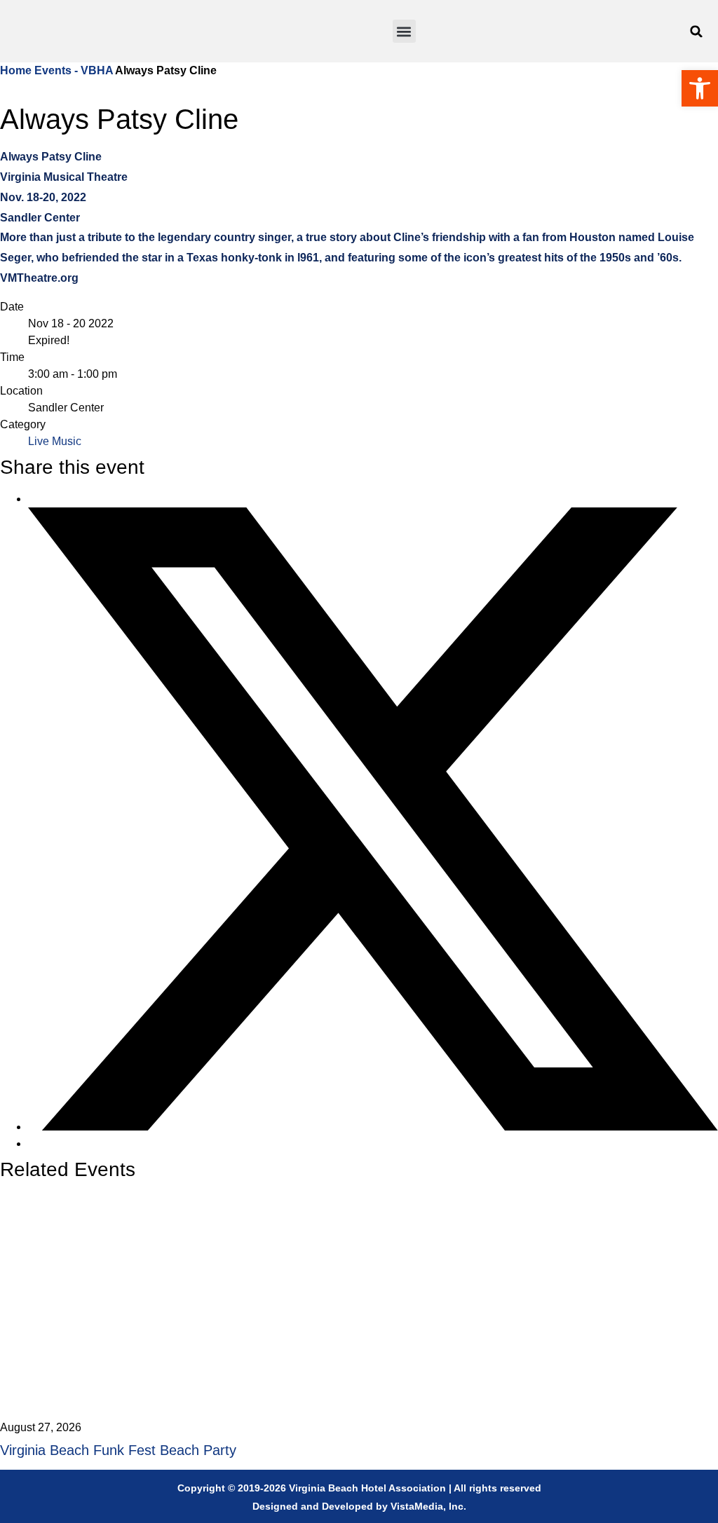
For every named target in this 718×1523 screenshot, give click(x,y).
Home (17, 70)
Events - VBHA (73, 70)
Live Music (54, 441)
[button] (404, 31)
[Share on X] (373, 1127)
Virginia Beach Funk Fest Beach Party (118, 1450)
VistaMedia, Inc (427, 1506)
